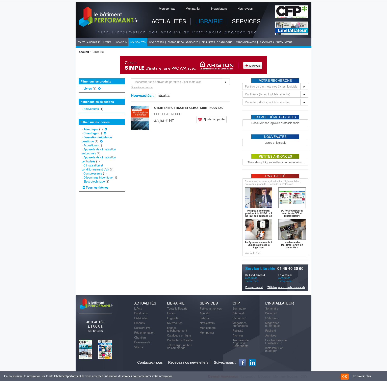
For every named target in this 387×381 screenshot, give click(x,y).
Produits (139, 323)
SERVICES (246, 21)
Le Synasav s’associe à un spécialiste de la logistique (258, 244)
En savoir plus (362, 376)
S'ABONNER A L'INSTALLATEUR (276, 42)
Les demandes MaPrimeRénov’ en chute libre (292, 244)
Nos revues (245, 8)
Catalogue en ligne (179, 335)
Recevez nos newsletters (188, 362)
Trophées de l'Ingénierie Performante (241, 343)
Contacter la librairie (180, 340)
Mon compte (167, 8)
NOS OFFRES (156, 42)
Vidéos (138, 347)
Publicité (238, 330)
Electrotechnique (94, 181)
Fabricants (141, 313)
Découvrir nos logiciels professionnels (275, 123)
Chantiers (140, 337)
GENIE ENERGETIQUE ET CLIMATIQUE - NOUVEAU (188, 108)
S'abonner (239, 318)
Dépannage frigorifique (98, 177)
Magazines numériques (240, 324)
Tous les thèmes (96, 187)
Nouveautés (91, 109)
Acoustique (90, 145)
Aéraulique (90, 129)
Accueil (84, 52)
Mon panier (193, 8)
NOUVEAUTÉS (138, 42)
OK (344, 376)
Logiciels (172, 318)
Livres (87, 88)
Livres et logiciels (275, 142)
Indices (204, 318)
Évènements (142, 342)
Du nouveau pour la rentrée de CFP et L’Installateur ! (292, 213)
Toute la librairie (177, 308)
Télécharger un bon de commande (286, 287)
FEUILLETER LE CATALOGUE (217, 42)
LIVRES (107, 42)
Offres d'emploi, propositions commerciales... (275, 162)
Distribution (141, 318)
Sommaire (239, 308)
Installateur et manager (274, 349)
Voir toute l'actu (253, 253)
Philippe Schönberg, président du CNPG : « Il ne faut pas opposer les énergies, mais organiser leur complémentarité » (258, 217)
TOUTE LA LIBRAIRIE (89, 42)
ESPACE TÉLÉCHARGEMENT (183, 42)
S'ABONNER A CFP (246, 42)
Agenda (205, 313)
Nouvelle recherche (142, 87)
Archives (238, 335)
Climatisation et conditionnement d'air (95, 167)
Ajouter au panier (214, 119)
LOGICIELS (121, 42)
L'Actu (138, 308)
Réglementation (144, 332)
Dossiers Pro (142, 328)
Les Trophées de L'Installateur (276, 341)
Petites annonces (211, 308)
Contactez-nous (150, 362)
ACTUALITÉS (169, 21)
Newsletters (219, 8)
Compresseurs (92, 173)
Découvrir (239, 313)
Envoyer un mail (254, 287)
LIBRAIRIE (209, 21)
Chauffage (90, 133)
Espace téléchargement (177, 329)
